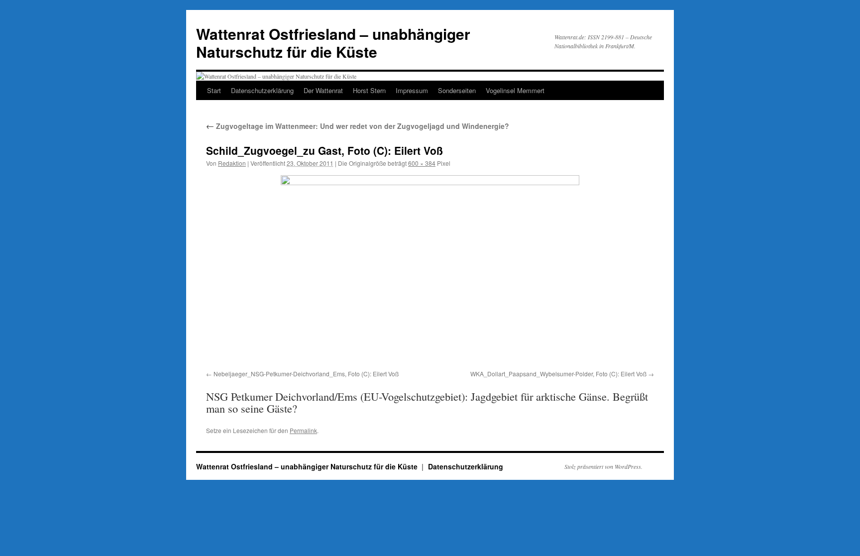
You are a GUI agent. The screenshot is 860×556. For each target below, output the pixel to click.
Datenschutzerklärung (262, 90)
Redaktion (232, 163)
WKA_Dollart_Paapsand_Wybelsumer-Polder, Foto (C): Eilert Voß (558, 373)
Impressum (412, 90)
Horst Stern (369, 90)
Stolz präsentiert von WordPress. (603, 466)
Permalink (303, 430)
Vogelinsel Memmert (515, 90)
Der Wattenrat (323, 90)
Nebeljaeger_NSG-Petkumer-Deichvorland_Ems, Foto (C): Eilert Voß (306, 373)
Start (214, 90)
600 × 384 (421, 163)
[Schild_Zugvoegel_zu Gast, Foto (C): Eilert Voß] (430, 270)
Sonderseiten (457, 90)
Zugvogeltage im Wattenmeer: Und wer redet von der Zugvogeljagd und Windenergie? (357, 126)
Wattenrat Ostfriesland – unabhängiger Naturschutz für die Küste (333, 42)
